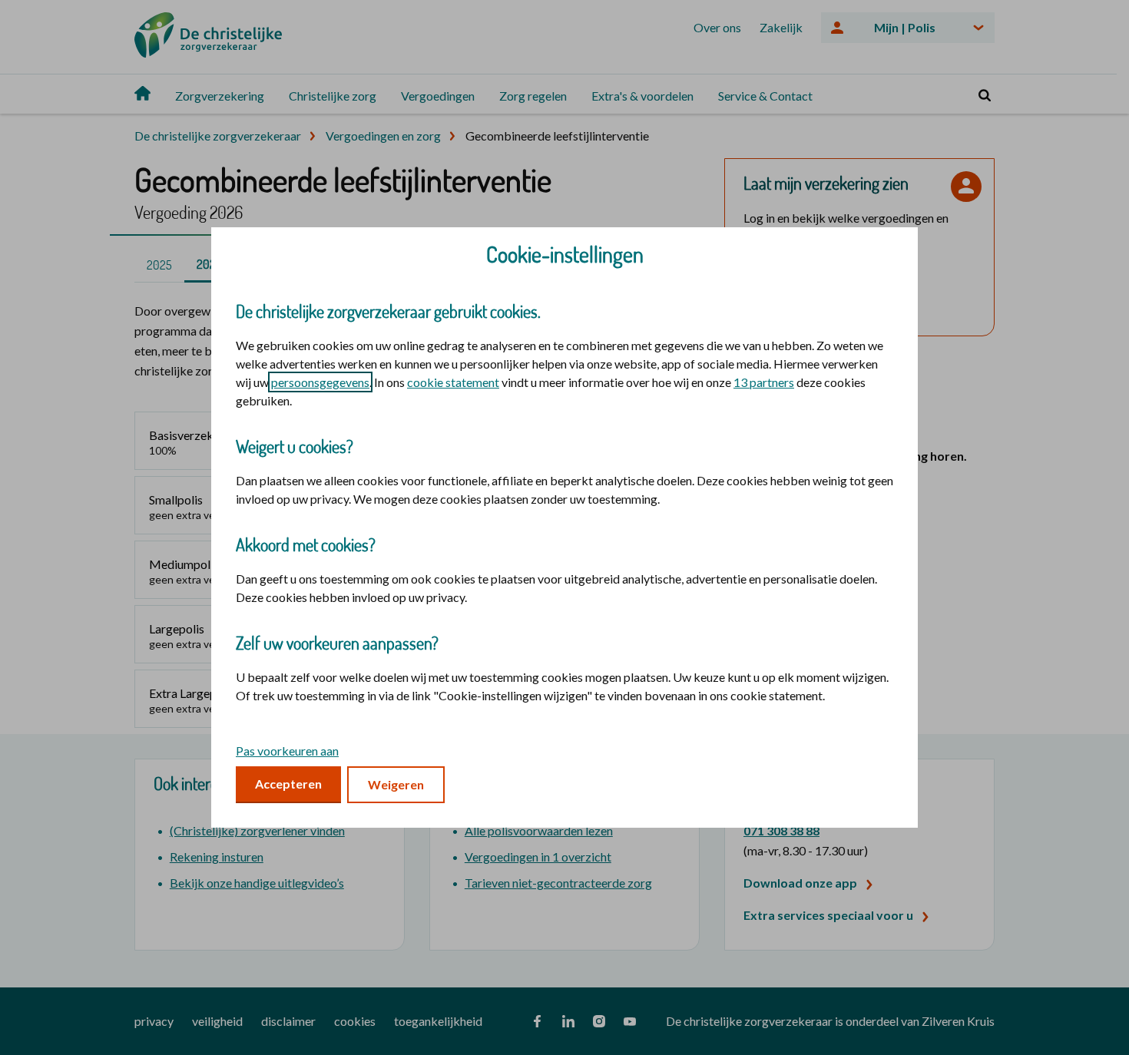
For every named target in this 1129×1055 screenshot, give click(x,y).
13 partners (763, 382)
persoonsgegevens (320, 382)
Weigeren (396, 784)
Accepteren (288, 783)
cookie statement (453, 382)
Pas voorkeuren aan (287, 750)
